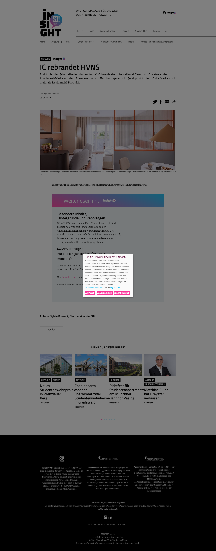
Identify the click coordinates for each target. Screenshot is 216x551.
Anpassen (90, 293)
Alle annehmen (122, 293)
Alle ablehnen (104, 293)
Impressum (115, 288)
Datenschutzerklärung (94, 288)
